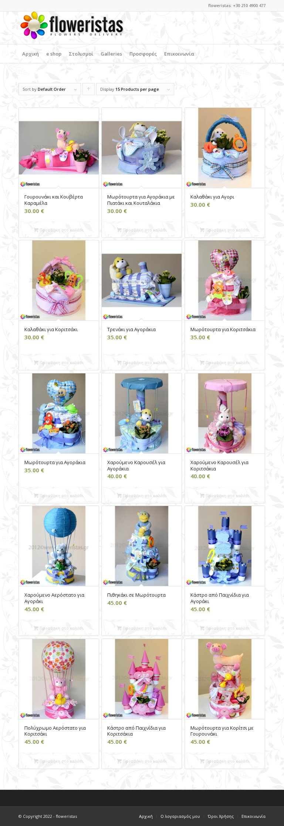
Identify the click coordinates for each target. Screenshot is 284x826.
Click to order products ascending (89, 90)
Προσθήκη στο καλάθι (61, 230)
